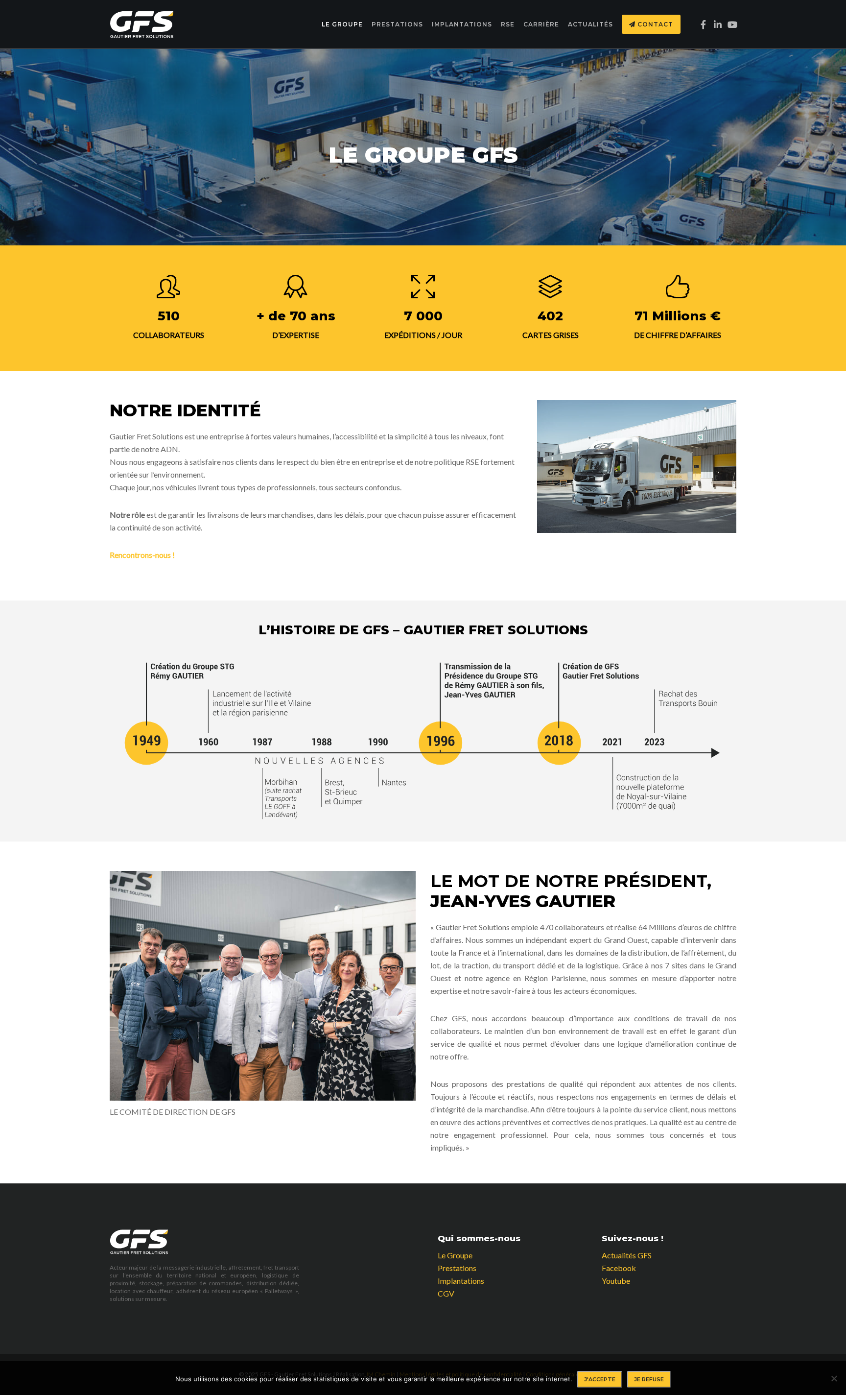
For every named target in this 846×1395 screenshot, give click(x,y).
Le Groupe (455, 1255)
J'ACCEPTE (599, 1379)
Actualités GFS (627, 1255)
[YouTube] (729, 24)
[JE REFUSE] (834, 1378)
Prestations (457, 1268)
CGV (446, 1293)
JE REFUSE (649, 1379)
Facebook (619, 1268)
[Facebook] (700, 24)
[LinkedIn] (715, 24)
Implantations (461, 1280)
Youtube (616, 1280)
